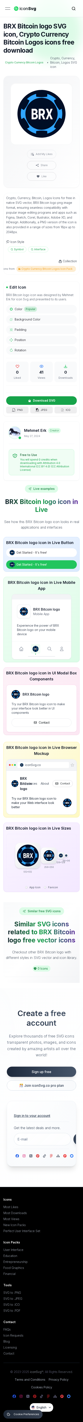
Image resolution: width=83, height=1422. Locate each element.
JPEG (44, 409)
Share (44, 165)
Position (20, 340)
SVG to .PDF (11, 1310)
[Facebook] (17, 1155)
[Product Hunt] (65, 1155)
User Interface (13, 1250)
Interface (40, 249)
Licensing (10, 1347)
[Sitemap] (58, 1155)
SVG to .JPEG (12, 1298)
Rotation (20, 350)
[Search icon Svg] (73, 8)
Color (25, 309)
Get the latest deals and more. (37, 1128)
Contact (44, 722)
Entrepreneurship (15, 1262)
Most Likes (10, 1207)
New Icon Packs (14, 1225)
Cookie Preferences (26, 1414)
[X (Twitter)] (30, 1155)
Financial (9, 1274)
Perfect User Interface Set (21, 1231)
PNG (20, 409)
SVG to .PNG (12, 1292)
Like (44, 176)
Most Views (11, 1219)
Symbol (19, 249)
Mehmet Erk (35, 430)
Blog (6, 1341)
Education (10, 1256)
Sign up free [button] (41, 1072)
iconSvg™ (36, 1372)
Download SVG (44, 400)
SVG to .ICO (11, 1304)
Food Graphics (13, 1268)
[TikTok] (44, 1155)
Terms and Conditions (30, 1379)
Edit (64, 89)
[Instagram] (24, 1155)
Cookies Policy (41, 1387)
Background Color (27, 319)
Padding (20, 329)
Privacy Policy (59, 1379)
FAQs (7, 1329)
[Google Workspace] (71, 1155)
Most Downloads (15, 1213)
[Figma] (51, 1155)
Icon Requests (13, 1335)
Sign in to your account (32, 1115)
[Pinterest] (37, 1155)
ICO (68, 409)
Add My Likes (44, 154)
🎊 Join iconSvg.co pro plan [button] (41, 1085)
